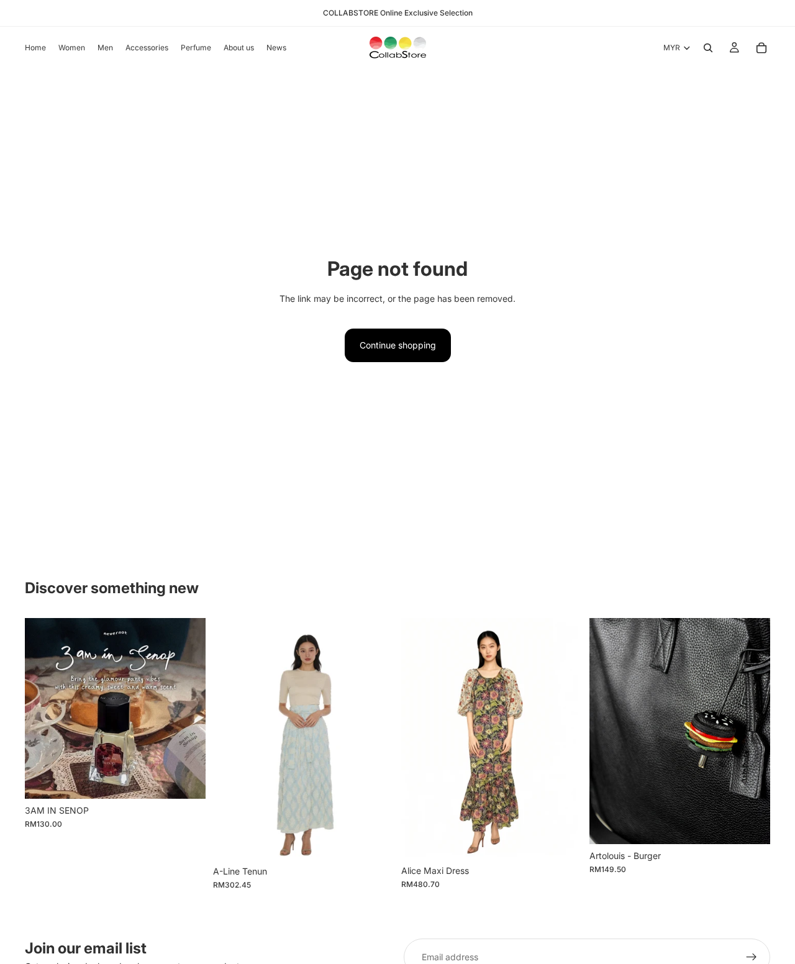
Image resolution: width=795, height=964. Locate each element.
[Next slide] (187, 708)
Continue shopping (398, 345)
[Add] (186, 779)
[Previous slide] (43, 708)
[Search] (708, 47)
